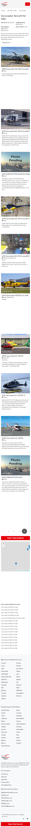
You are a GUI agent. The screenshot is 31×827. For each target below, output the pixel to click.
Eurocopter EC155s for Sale (9, 645)
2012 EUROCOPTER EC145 (12, 477)
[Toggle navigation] (27, 4)
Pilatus (18, 671)
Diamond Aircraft (6, 676)
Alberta (3, 740)
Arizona (3, 729)
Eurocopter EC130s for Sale (9, 637)
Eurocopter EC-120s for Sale (9, 629)
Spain (18, 737)
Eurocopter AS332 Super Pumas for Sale (13, 618)
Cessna (3, 663)
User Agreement (6, 785)
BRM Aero (19, 690)
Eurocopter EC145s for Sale (9, 642)
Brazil (18, 710)
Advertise (4, 779)
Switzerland (19, 729)
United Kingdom (21, 724)
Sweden (18, 743)
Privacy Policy (5, 782)
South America (5, 746)
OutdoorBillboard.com (7, 806)
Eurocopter (19, 668)
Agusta (18, 679)
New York (4, 732)
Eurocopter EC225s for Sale (9, 648)
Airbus (18, 676)
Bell (2, 687)
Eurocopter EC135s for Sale (9, 640)
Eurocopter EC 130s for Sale (9, 626)
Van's (17, 674)
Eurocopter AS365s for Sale (9, 623)
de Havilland (19, 693)
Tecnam (3, 693)
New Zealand (20, 718)
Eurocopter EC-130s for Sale (9, 631)
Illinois (3, 721)
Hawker (3, 698)
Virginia (3, 726)
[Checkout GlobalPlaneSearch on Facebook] (23, 818)
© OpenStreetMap (25, 570)
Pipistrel (18, 685)
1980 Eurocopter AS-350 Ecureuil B (15, 69)
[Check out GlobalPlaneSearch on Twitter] (27, 818)
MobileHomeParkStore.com (9, 792)
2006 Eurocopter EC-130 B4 (12, 356)
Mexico (3, 743)
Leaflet (18, 570)
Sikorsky (18, 696)
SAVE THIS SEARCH (15, 538)
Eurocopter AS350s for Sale (9, 621)
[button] (28, 549)
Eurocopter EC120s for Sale (9, 634)
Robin (18, 687)
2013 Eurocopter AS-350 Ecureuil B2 (16, 131)
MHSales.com (5, 803)
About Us (4, 776)
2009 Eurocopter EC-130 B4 (12, 438)
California (4, 718)
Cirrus (3, 666)
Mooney (3, 690)
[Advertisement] (15, 510)
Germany (19, 726)
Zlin (17, 682)
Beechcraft (4, 671)
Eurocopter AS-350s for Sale (9, 610)
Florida (3, 713)
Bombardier (4, 674)
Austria (18, 740)
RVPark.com (5, 795)
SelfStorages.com (6, 800)
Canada (3, 735)
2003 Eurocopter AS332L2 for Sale (15, 295)
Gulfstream (4, 682)
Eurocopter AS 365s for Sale (9, 607)
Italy (17, 735)
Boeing (18, 666)
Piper (2, 668)
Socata (18, 663)
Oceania (18, 713)
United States (5, 710)
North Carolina (5, 724)
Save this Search (15, 824)
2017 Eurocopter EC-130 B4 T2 (13, 395)
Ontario (3, 737)
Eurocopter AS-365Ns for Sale (10, 615)
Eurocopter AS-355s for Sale (9, 612)
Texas (3, 715)
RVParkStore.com (6, 798)
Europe (18, 721)
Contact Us (4, 774)
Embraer (3, 696)
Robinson (4, 679)
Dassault (4, 685)
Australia (19, 715)
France (18, 732)
